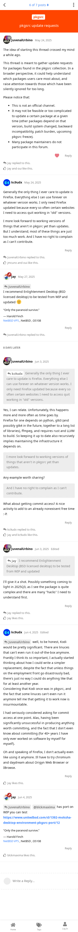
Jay (14, 561)
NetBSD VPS (11, 320)
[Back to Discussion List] (4, 5)
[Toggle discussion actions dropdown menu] (73, 5)
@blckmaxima (44, 807)
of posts (37, 5)
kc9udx (17, 374)
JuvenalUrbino (19, 286)
